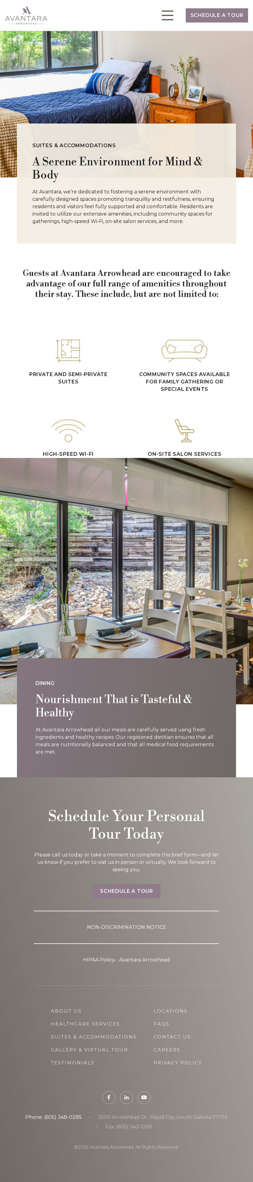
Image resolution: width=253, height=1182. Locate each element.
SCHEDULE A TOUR (126, 891)
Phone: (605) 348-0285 (53, 1117)
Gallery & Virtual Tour (89, 1050)
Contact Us (172, 1037)
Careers (167, 1050)
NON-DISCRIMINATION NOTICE (126, 927)
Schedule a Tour (216, 15)
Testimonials (72, 1063)
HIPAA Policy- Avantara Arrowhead (126, 960)
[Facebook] (108, 1097)
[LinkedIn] (126, 1097)
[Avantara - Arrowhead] (26, 15)
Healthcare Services (85, 1024)
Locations (171, 1011)
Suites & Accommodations (94, 1037)
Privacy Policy (178, 1063)
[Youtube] (144, 1097)
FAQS (161, 1024)
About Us (66, 1011)
